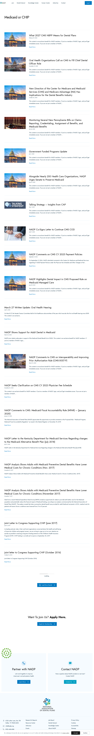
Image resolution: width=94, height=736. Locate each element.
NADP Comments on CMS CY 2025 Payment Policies (55, 254)
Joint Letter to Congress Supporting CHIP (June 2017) (30, 523)
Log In (88, 3)
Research (5, 9)
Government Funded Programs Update (48, 151)
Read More (32, 47)
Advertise (55, 3)
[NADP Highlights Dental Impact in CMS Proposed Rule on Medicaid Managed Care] (15, 283)
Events (36, 9)
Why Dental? (55, 9)
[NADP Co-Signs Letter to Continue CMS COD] (15, 233)
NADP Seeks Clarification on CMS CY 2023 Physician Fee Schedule (38, 385)
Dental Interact (21, 3)
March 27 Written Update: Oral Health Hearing (27, 307)
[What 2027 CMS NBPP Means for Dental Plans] (15, 39)
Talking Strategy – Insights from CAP (47, 204)
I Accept (75, 733)
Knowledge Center (33, 3)
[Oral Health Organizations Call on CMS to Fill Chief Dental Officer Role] (15, 64)
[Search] (90, 9)
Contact (63, 3)
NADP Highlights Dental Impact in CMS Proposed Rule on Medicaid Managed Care (58, 281)
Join (13, 3)
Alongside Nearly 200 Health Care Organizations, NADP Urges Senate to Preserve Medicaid (57, 178)
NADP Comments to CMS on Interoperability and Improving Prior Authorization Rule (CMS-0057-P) (59, 358)
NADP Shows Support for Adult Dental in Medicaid (29, 332)
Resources (16, 9)
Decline (85, 733)
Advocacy (26, 9)
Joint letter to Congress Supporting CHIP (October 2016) (32, 552)
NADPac (77, 9)
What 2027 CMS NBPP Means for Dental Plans (52, 35)
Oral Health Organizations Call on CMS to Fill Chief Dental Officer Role (58, 62)
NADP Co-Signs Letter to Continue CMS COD (52, 229)
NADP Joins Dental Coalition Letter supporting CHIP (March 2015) (37, 676)
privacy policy (65, 733)
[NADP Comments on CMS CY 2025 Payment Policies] (15, 258)
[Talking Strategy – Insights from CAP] (15, 205)
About (44, 9)
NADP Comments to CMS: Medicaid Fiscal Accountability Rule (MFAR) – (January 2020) (45, 412)
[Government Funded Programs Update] (15, 155)
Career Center (46, 3)
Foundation (67, 9)
